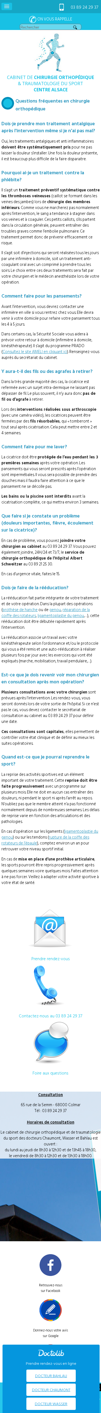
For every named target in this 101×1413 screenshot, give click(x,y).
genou (55, 609)
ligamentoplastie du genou (61, 615)
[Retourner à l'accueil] (50, 71)
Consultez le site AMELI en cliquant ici (35, 351)
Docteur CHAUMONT (51, 1390)
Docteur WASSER (51, 1404)
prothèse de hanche (20, 609)
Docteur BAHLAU (51, 1376)
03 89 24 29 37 (84, 7)
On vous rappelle (54, 19)
